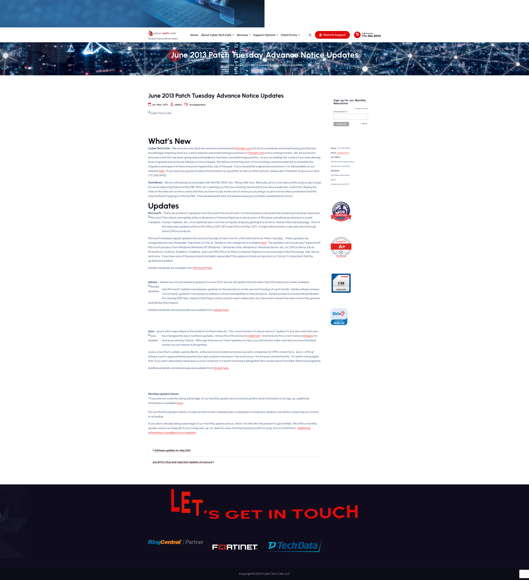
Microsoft (199, 267)
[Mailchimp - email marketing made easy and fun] (363, 123)
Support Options (264, 34)
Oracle (218, 368)
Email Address (341, 111)
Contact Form (343, 153)
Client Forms (289, 34)
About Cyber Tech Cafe (216, 34)
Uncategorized (197, 104)
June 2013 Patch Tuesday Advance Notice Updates (270, 65)
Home (194, 34)
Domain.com (244, 148)
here (162, 170)
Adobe (218, 309)
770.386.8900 (371, 35)
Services (242, 34)
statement (254, 335)
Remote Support (334, 34)
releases (307, 335)
